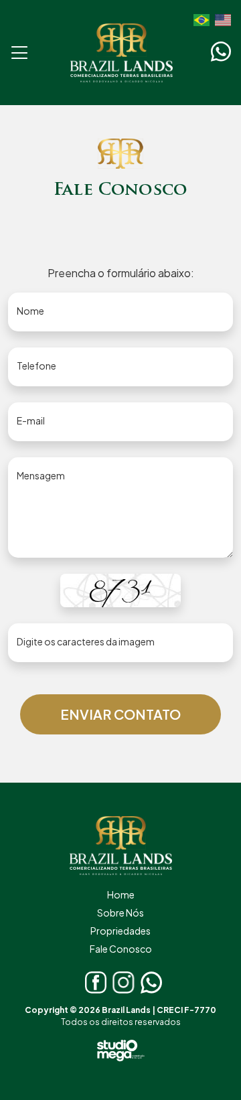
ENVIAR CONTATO (120, 714)
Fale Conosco (121, 949)
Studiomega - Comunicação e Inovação (121, 1051)
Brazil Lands (121, 52)
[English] (220, 18)
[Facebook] (96, 982)
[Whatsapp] (221, 52)
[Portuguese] (199, 18)
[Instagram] (123, 982)
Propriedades (120, 931)
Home (121, 894)
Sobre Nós (120, 913)
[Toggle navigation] (19, 52)
